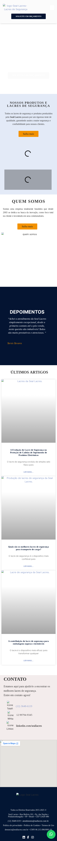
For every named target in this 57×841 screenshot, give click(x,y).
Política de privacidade (12, 825)
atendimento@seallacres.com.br (36, 821)
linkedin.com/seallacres (29, 725)
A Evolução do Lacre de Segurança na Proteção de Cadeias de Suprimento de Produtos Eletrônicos (28, 452)
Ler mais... (28, 472)
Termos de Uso (48, 825)
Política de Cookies (32, 825)
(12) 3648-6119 (24, 706)
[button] (52, 7)
